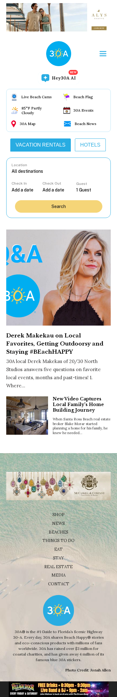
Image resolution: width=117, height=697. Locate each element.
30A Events (83, 110)
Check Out (51, 183)
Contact (58, 584)
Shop (58, 514)
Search (58, 206)
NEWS (58, 523)
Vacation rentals (41, 145)
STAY (58, 558)
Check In (19, 183)
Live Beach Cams (36, 96)
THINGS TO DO (58, 540)
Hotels (90, 145)
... (27, 189)
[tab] (40, 145)
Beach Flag (83, 96)
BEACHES (58, 532)
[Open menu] (103, 53)
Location (19, 165)
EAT (58, 549)
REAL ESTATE (58, 566)
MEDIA (58, 575)
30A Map (28, 123)
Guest (81, 184)
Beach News (85, 123)
